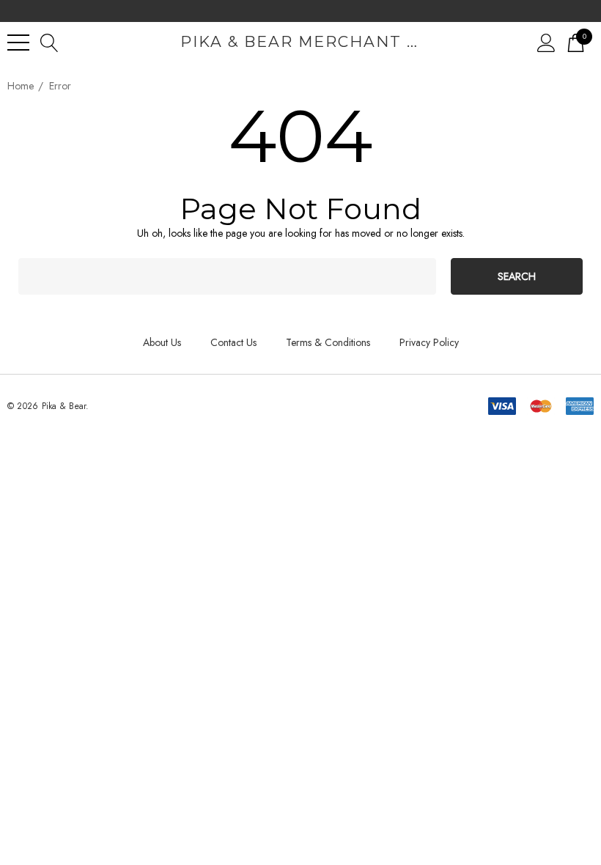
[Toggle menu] (18, 43)
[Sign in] (546, 42)
